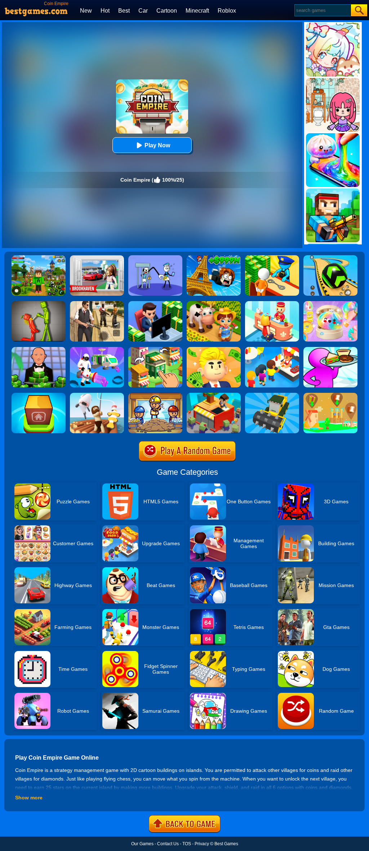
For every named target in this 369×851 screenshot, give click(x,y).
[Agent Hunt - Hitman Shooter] (97, 303)
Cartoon (166, 11)
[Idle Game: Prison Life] (272, 257)
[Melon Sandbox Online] (39, 303)
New (86, 11)
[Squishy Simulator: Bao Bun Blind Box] (330, 303)
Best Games (226, 843)
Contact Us (168, 843)
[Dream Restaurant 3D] (330, 349)
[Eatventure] (272, 349)
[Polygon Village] (330, 395)
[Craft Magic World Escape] (39, 257)
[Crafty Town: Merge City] (155, 349)
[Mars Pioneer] (97, 349)
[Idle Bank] (155, 303)
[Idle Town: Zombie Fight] (214, 395)
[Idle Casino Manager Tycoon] (39, 349)
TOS (186, 843)
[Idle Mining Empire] (155, 395)
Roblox (227, 11)
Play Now (157, 145)
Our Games (142, 843)
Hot (105, 11)
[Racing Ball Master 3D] (330, 257)
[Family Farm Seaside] (214, 303)
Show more (29, 797)
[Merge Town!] (39, 395)
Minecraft (197, 11)
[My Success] (214, 349)
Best (124, 11)
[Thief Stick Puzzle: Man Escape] (155, 257)
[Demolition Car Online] (272, 395)
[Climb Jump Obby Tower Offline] (214, 257)
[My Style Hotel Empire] (272, 303)
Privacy (202, 843)
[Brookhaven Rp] (97, 257)
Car (143, 11)
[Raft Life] (97, 395)
